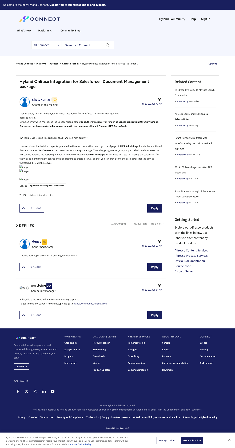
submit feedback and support (86, 4)
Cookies (33, 417)
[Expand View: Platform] (51, 30)
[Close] (229, 440)
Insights (68, 356)
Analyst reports (72, 349)
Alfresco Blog (182, 101)
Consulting (133, 356)
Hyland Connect (24, 64)
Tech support (206, 363)
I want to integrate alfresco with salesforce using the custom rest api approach (193, 143)
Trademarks (92, 417)
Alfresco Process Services (191, 256)
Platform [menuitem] (43, 30)
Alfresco (54, 64)
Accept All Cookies (192, 440)
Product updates (101, 370)
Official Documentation (190, 261)
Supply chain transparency (116, 417)
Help (193, 19)
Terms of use (46, 417)
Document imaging (138, 370)
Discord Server (184, 271)
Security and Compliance (70, 417)
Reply (154, 208)
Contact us (21, 366)
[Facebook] (18, 391)
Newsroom (167, 370)
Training (204, 349)
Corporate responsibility (175, 363)
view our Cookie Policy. (80, 444)
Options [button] (213, 64)
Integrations (42, 195)
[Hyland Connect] (40, 19)
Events (203, 343)
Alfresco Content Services (191, 250)
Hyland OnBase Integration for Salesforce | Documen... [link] (110, 64)
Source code (183, 266)
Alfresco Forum (70, 64)
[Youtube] (53, 391)
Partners (166, 356)
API (24, 195)
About (165, 349)
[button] (24, 208)
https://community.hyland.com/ (90, 304)
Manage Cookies (167, 440)
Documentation (208, 356)
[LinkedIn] (44, 391)
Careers (166, 343)
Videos (96, 363)
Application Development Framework (47, 185)
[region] (117, 440)
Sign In (205, 19)
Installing (31, 195)
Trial (52, 195)
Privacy (21, 417)
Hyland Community (172, 19)
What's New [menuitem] (24, 30)
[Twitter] (26, 391)
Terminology (99, 349)
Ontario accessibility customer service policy (156, 417)
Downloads (99, 356)
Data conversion (136, 363)
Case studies (70, 343)
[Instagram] (35, 391)
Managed (132, 349)
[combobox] (88, 45)
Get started (56, 4)
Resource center (101, 343)
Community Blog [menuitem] (70, 30)
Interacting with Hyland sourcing (200, 417)
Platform (41, 64)
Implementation (136, 343)
